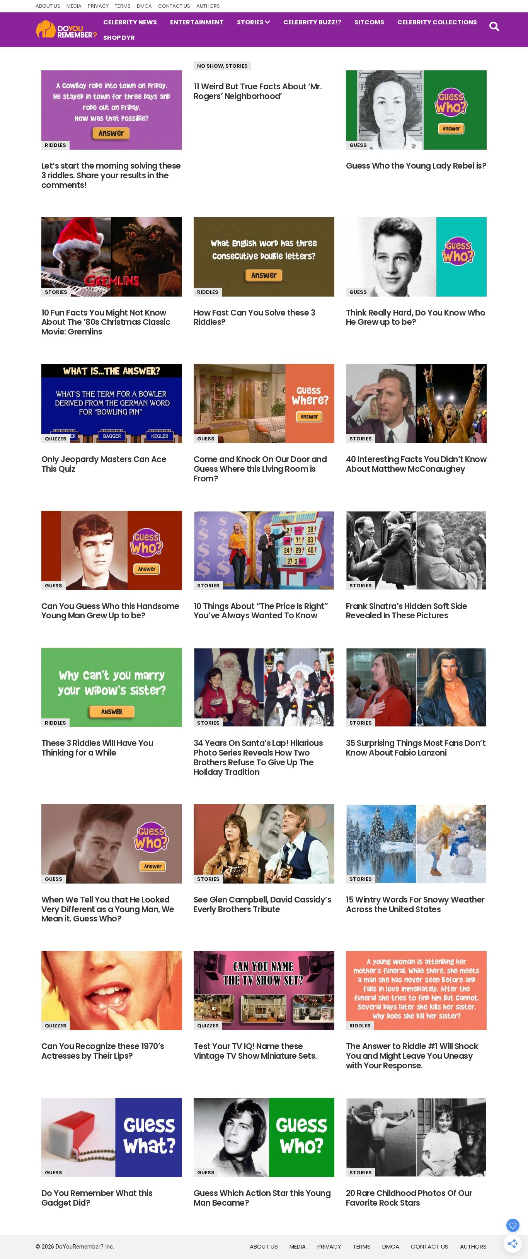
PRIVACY (98, 6)
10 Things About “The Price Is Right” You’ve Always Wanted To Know (261, 610)
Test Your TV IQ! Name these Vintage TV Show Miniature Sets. (255, 1051)
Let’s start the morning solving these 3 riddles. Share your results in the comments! (111, 175)
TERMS (123, 6)
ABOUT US (48, 6)
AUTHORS (208, 6)
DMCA (144, 6)
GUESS (358, 145)
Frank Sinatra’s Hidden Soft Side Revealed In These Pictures (406, 610)
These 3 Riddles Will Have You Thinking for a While (97, 747)
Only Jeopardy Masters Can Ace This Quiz (103, 464)
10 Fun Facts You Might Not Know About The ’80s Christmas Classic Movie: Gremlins (105, 322)
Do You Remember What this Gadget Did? (96, 1197)
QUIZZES (55, 438)
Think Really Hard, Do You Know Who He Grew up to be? (415, 317)
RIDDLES (55, 145)
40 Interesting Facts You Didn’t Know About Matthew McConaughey (416, 464)
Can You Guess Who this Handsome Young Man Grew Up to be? (110, 610)
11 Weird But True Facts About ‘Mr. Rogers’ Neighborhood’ (258, 91)
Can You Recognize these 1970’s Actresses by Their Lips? (102, 1051)
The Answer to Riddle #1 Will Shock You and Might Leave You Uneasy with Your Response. (412, 1056)
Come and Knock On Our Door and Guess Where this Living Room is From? (260, 469)
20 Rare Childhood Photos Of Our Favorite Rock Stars (409, 1197)
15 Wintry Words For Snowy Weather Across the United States (415, 904)
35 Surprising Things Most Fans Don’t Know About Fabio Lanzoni (415, 747)
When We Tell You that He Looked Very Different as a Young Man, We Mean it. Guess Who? (107, 909)
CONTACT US (174, 6)
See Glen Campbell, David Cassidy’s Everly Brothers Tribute (262, 904)
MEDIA (74, 6)
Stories (236, 66)
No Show (210, 66)
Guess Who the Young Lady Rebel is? (416, 165)
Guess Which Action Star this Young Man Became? (262, 1197)
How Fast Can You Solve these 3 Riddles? (254, 317)
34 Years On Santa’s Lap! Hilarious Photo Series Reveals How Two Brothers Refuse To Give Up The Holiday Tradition (258, 757)
